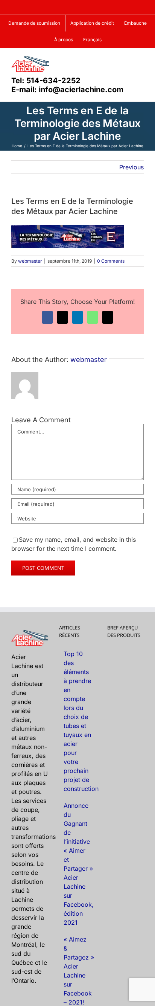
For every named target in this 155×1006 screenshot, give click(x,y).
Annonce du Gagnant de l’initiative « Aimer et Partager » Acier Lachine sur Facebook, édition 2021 (78, 864)
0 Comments (111, 261)
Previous (131, 167)
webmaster (30, 261)
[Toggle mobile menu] (141, 60)
